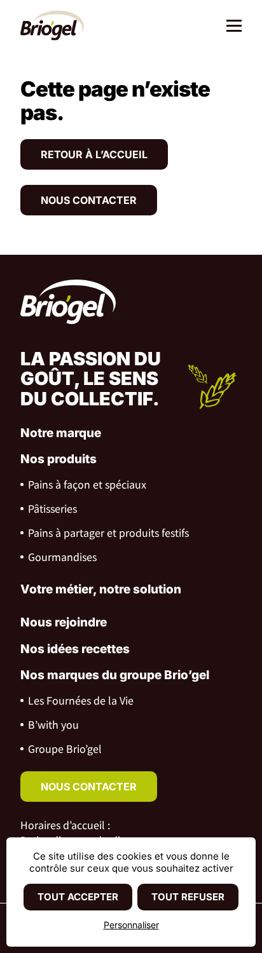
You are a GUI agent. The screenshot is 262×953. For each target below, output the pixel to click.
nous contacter (89, 786)
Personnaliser (131, 924)
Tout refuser (187, 897)
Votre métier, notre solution (100, 589)
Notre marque (60, 433)
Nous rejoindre (63, 622)
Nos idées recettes (75, 649)
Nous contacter (89, 200)
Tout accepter (78, 897)
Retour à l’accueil (94, 154)
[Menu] (229, 27)
